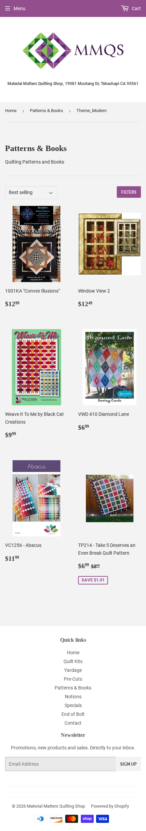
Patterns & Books (46, 110)
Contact (73, 723)
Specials (73, 705)
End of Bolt (73, 714)
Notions (73, 696)
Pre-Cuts (73, 679)
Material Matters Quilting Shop (56, 806)
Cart (136, 8)
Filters (128, 192)
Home (11, 110)
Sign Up (128, 764)
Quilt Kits (73, 661)
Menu (19, 8)
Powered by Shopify (110, 806)
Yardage (73, 670)
